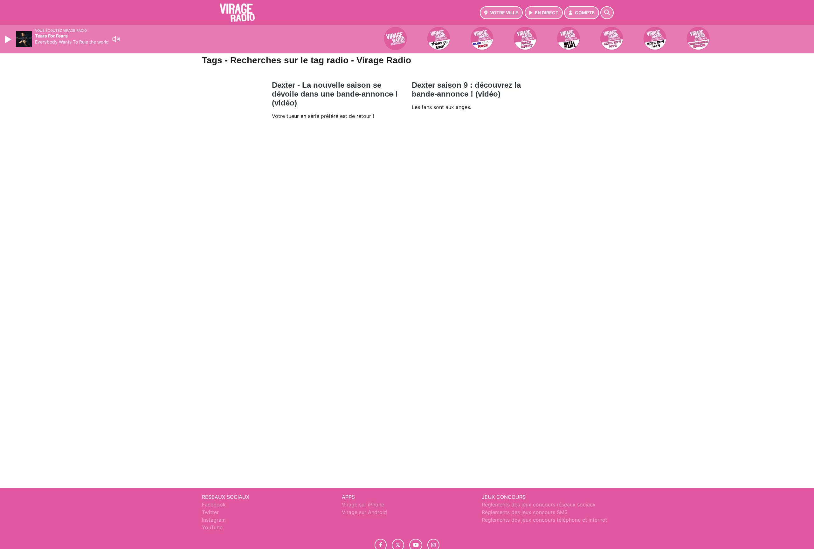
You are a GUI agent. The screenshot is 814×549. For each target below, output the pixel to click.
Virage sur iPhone (363, 504)
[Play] (9, 39)
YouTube (212, 527)
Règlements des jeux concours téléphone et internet (544, 520)
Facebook (214, 504)
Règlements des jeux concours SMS (525, 512)
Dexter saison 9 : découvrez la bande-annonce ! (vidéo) (466, 89)
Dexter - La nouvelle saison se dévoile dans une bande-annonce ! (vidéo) (335, 94)
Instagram (214, 520)
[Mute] (116, 39)
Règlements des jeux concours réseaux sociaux (539, 504)
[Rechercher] (607, 12)
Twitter (210, 512)
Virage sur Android (364, 512)
